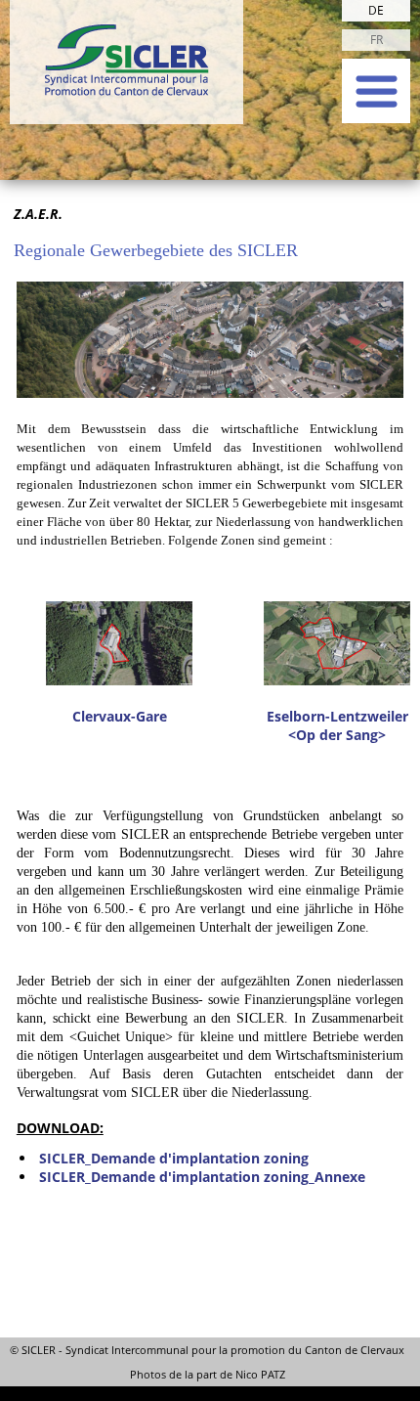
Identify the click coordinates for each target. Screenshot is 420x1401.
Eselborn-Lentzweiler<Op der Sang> (337, 725)
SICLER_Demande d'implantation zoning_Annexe (202, 1176)
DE (376, 10)
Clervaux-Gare (119, 716)
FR (376, 39)
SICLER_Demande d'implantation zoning (174, 1158)
